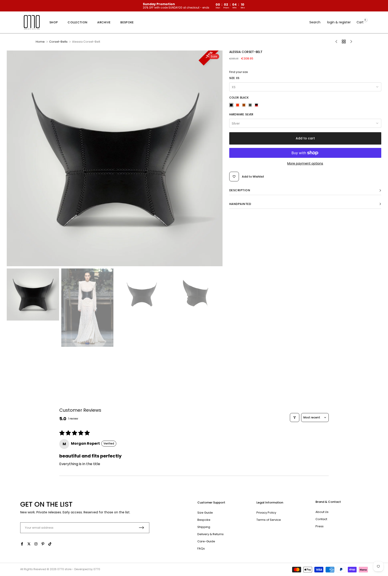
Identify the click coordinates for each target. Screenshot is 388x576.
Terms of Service (268, 520)
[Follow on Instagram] (36, 544)
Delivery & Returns (210, 534)
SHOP (53, 22)
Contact (321, 519)
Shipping (203, 527)
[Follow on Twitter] (29, 544)
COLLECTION (77, 22)
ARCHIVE (103, 22)
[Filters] (294, 417)
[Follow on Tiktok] (50, 544)
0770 (60, 569)
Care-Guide (206, 541)
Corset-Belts (58, 42)
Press (319, 526)
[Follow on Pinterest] (43, 544)
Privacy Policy (266, 512)
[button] (305, 190)
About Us (321, 512)
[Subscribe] (141, 528)
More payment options (305, 163)
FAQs (201, 548)
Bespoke (203, 520)
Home (40, 42)
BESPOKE (127, 22)
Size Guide (205, 512)
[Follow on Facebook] (22, 544)
